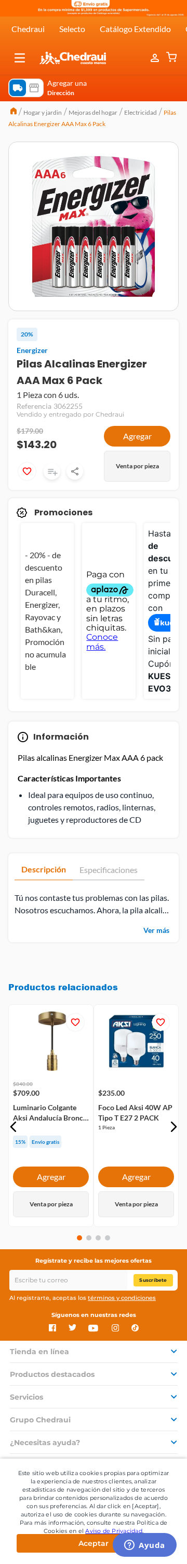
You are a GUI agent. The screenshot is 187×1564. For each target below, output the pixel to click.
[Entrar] (156, 58)
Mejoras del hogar (93, 112)
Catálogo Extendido (135, 29)
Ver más (156, 930)
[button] (19, 58)
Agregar (137, 436)
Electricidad (140, 112)
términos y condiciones (122, 1297)
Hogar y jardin (42, 112)
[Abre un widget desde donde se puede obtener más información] (145, 1546)
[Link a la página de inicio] (13, 112)
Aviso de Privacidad (113, 1531)
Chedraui (28, 29)
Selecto (72, 29)
